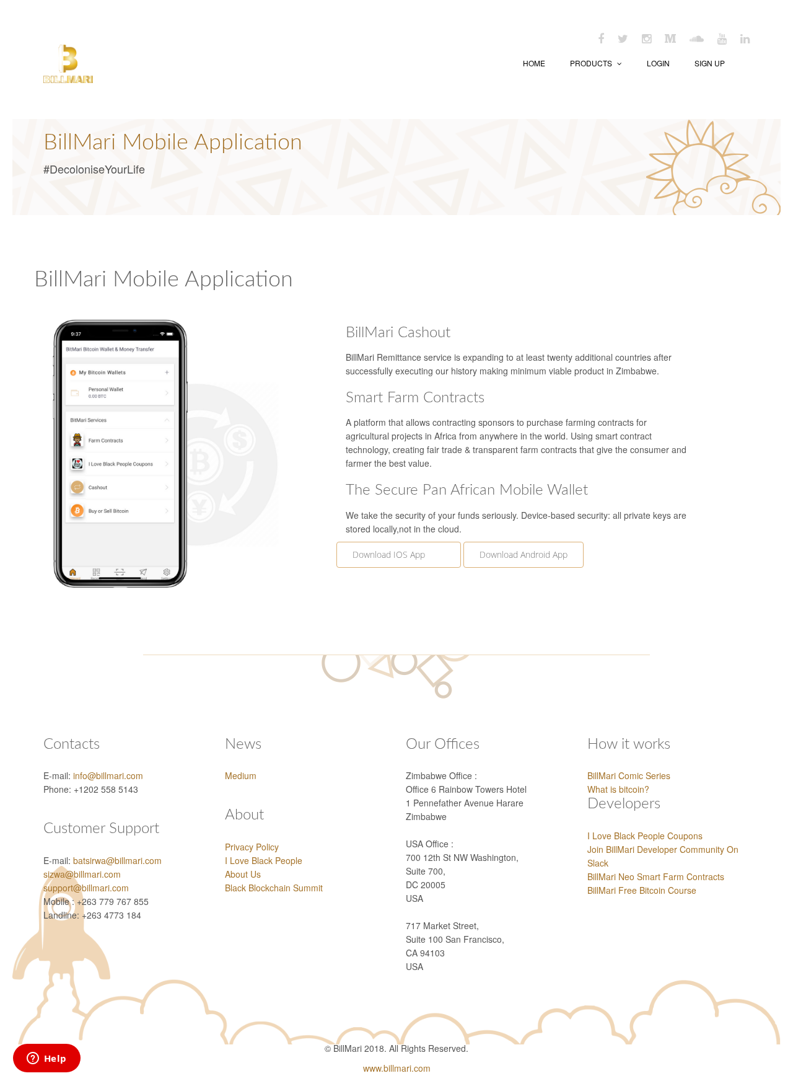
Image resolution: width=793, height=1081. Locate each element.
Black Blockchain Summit (274, 887)
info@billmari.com (108, 775)
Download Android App (523, 554)
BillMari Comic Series (628, 775)
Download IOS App (399, 554)
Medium (240, 775)
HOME (534, 63)
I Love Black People (263, 860)
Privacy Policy (252, 847)
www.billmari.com (397, 1068)
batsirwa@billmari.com (117, 860)
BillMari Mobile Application (172, 142)
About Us (243, 874)
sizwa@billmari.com (82, 874)
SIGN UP (709, 63)
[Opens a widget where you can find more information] (46, 1059)
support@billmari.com (86, 887)
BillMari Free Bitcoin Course (641, 890)
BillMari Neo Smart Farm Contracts (655, 876)
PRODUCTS (592, 63)
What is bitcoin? (618, 789)
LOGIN (658, 63)
